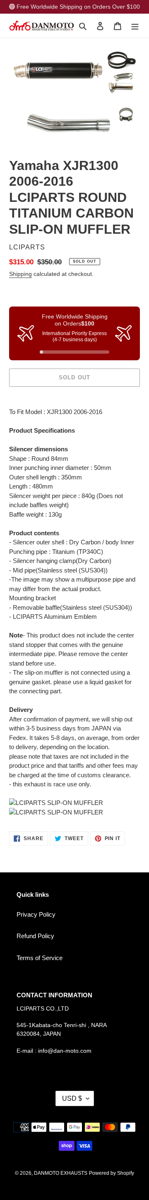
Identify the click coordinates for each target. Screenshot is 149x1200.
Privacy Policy (36, 914)
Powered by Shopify (111, 1173)
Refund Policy (35, 935)
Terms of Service (39, 957)
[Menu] (135, 26)
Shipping (20, 274)
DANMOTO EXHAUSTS (60, 1173)
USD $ (72, 1098)
